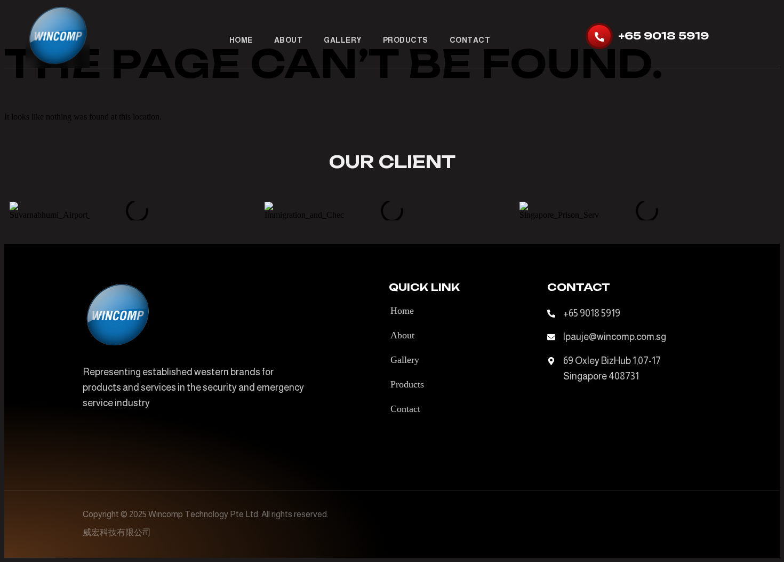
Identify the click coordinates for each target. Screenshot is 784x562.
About (288, 40)
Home (241, 40)
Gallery (343, 40)
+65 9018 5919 (663, 35)
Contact (470, 40)
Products (405, 40)
